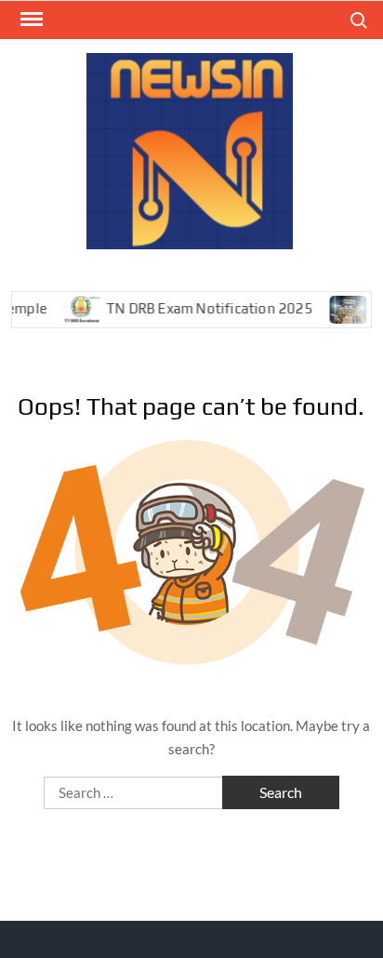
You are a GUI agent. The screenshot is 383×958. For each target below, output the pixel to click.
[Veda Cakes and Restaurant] (343, 307)
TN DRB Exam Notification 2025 (202, 308)
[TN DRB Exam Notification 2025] (77, 307)
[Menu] (29, 19)
